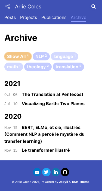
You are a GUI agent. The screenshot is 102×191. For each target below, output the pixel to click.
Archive (78, 17)
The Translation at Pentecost (52, 94)
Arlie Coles (28, 6)
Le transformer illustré (46, 150)
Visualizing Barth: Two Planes (53, 103)
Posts (10, 17)
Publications (53, 17)
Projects (28, 17)
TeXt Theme (80, 182)
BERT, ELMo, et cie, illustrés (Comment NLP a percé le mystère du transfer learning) (44, 134)
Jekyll (63, 182)
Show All (18, 56)
